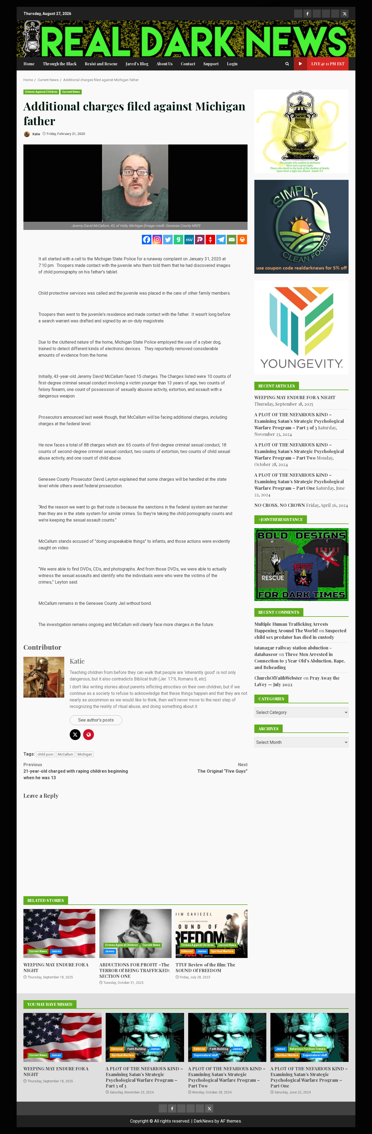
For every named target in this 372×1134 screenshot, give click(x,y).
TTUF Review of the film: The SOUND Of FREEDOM (212, 933)
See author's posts (96, 720)
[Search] (287, 64)
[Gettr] (210, 239)
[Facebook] (146, 239)
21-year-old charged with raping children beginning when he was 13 (75, 771)
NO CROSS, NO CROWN (279, 505)
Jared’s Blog (137, 63)
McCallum (65, 754)
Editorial (187, 951)
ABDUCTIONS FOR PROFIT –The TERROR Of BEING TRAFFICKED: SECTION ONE (135, 933)
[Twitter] (168, 239)
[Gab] (178, 239)
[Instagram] (157, 239)
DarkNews (204, 1121)
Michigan (85, 754)
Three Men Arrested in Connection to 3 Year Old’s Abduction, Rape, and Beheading (299, 660)
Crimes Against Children (41, 91)
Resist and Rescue (101, 63)
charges (97, 445)
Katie (36, 134)
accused (80, 541)
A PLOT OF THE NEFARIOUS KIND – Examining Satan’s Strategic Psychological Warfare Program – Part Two (299, 451)
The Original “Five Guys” (222, 768)
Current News (71, 91)
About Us (165, 63)
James (56, 951)
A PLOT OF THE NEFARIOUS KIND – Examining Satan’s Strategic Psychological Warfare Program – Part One (299, 481)
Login (232, 63)
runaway (154, 258)
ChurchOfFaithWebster (278, 677)
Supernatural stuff (206, 1055)
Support (211, 63)
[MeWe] (189, 239)
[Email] (231, 239)
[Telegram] (221, 239)
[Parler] (200, 239)
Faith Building (136, 1048)
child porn (45, 754)
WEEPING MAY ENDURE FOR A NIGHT (59, 933)
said (73, 582)
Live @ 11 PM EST (327, 63)
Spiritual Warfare (222, 951)
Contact (188, 63)
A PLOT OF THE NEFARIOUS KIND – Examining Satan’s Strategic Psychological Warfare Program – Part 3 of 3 (299, 421)
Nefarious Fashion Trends (307, 1048)
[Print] (242, 239)
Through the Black (60, 63)
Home (29, 63)
